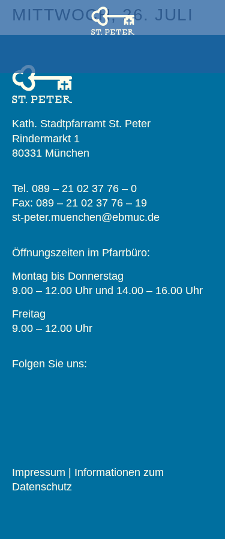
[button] (112, 57)
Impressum (38, 472)
